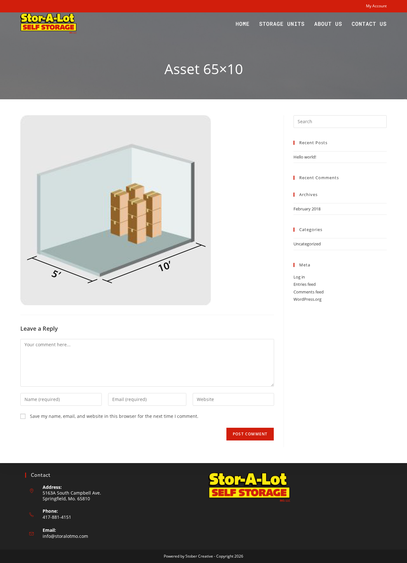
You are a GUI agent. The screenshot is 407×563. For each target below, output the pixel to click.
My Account (376, 6)
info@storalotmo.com (65, 536)
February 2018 (307, 209)
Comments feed (308, 292)
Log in (299, 277)
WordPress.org (307, 299)
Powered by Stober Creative (188, 556)
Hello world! (304, 157)
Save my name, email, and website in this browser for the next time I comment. (114, 416)
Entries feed (304, 284)
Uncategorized (307, 244)
